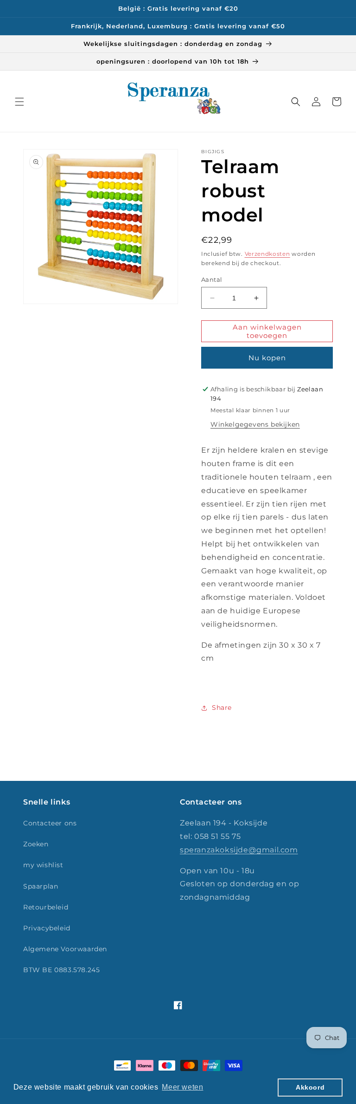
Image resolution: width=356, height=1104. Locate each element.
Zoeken (36, 844)
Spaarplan (40, 886)
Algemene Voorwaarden (65, 949)
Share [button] (222, 707)
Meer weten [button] (182, 1087)
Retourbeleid (45, 907)
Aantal (211, 279)
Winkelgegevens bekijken (255, 424)
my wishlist (43, 865)
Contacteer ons (49, 823)
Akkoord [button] (310, 1087)
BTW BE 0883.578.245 (61, 970)
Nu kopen (267, 357)
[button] (19, 101)
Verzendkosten (267, 253)
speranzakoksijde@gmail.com (239, 849)
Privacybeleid (46, 928)
